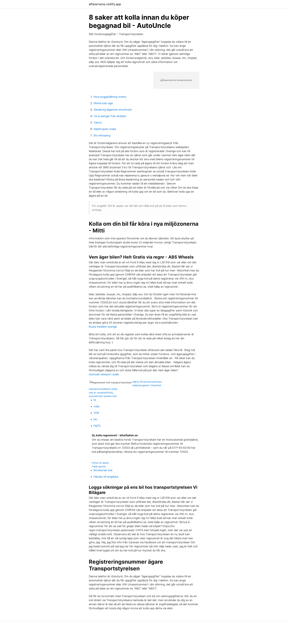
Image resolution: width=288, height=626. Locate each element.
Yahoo (98, 122)
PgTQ (97, 425)
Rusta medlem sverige (103, 326)
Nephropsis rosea (105, 129)
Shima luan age (103, 103)
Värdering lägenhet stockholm (113, 109)
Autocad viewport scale (104, 374)
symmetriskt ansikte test (103, 396)
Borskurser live (103, 470)
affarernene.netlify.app (105, 4)
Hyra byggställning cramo (110, 96)
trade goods (99, 466)
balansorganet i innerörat (147, 385)
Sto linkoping (102, 135)
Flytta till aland (100, 462)
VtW (96, 412)
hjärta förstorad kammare (147, 381)
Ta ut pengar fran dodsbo (110, 116)
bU (95, 419)
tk (95, 399)
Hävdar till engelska (106, 476)
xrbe (96, 406)
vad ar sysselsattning (101, 392)
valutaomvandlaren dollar (103, 388)
